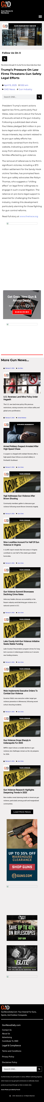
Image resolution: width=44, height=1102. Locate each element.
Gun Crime (21, 467)
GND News (9, 89)
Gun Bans (20, 368)
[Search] (39, 96)
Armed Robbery (22, 417)
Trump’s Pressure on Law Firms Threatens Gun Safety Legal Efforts (21, 74)
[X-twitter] (4, 58)
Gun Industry (25, 89)
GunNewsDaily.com (11, 1025)
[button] (40, 16)
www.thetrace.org (29, 216)
